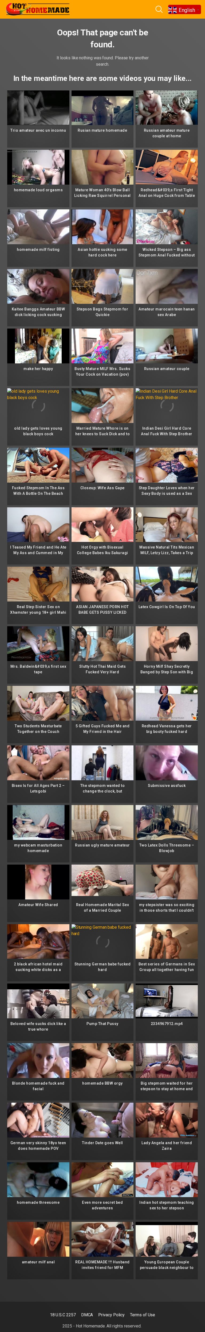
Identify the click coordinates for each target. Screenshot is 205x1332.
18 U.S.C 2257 (63, 1314)
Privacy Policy (111, 1314)
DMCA (87, 1314)
